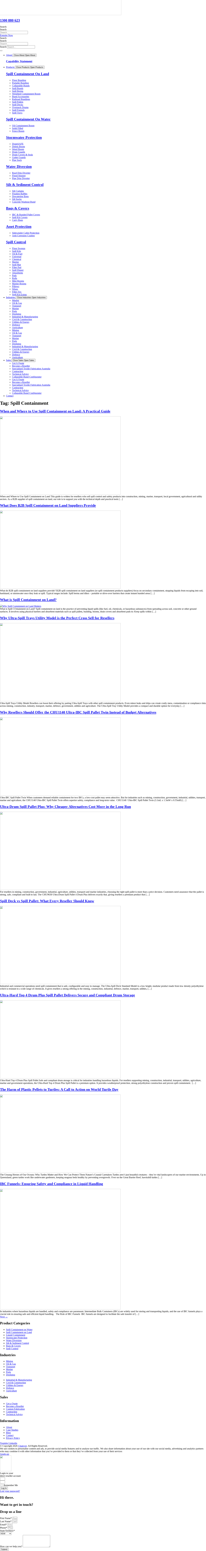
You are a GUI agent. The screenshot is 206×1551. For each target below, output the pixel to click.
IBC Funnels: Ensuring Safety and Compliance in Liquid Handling (51, 1184)
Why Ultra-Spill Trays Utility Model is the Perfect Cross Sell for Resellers (57, 618)
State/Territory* (7, 1530)
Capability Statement (19, 61)
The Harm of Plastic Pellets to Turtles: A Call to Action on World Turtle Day (59, 1089)
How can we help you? (11, 1546)
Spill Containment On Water (28, 119)
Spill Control (16, 242)
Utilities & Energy (20, 322)
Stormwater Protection (24, 137)
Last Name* (6, 1521)
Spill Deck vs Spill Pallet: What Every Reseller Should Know (47, 901)
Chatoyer (22, 1446)
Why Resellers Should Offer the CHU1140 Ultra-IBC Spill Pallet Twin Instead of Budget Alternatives (78, 712)
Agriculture (17, 327)
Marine (15, 308)
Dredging (16, 314)
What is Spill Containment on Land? (28, 600)
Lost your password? (10, 1491)
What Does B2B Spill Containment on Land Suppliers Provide (48, 505)
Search (3, 26)
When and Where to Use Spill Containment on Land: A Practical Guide (55, 411)
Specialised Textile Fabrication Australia (31, 368)
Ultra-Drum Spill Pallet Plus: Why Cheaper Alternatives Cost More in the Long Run (65, 807)
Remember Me (10, 1485)
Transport (16, 306)
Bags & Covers (17, 208)
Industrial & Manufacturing (25, 316)
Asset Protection (18, 226)
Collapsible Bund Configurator (26, 377)
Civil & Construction (22, 319)
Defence (16, 325)
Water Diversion (19, 166)
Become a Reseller (21, 366)
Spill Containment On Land (27, 74)
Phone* (4, 1527)
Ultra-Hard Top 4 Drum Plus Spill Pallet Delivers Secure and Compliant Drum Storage (67, 995)
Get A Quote (18, 363)
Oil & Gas (17, 303)
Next (4, 1316)
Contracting (17, 371)
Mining (15, 300)
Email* (3, 1524)
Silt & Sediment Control (25, 185)
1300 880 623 (10, 20)
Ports (14, 311)
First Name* (6, 1518)
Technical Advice (20, 374)
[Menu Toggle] (1, 50)
